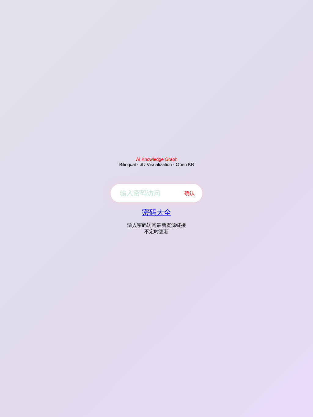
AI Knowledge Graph (156, 159)
